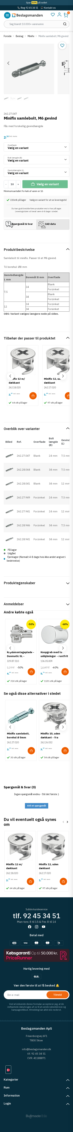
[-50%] (21, 634)
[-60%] (55, 634)
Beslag (19, 36)
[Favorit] (53, 15)
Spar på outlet (36, 2)
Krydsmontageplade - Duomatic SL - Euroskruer (20, 656)
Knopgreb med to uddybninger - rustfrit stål (54, 656)
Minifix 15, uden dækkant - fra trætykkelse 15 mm (53, 737)
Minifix (31, 36)
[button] (66, 15)
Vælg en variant (48, 184)
